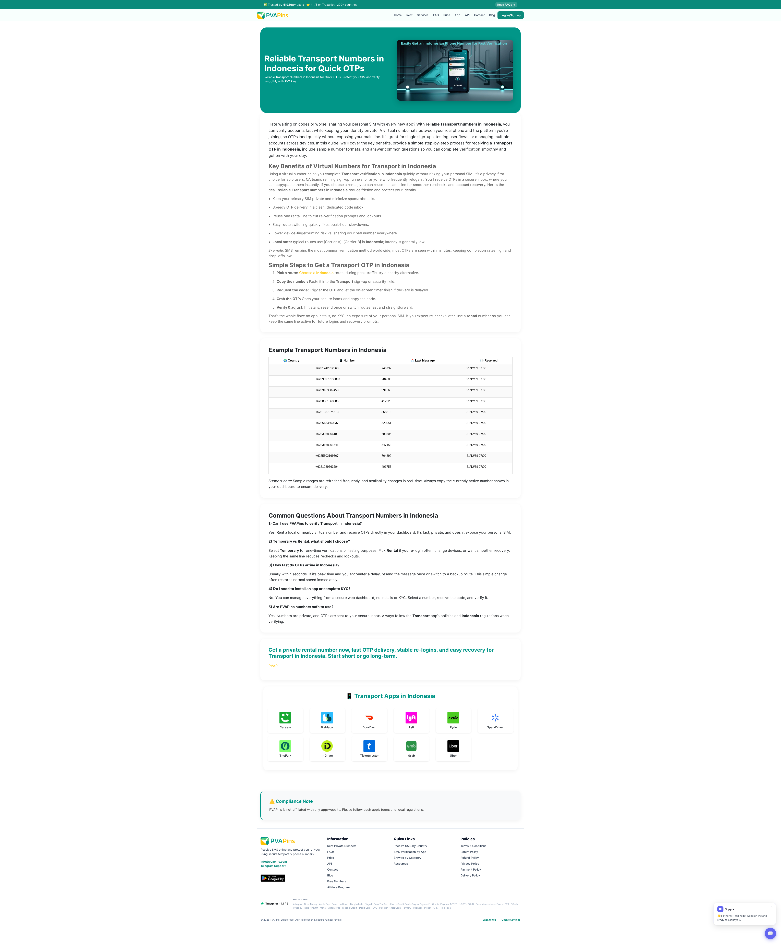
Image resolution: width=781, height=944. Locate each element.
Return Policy (469, 851)
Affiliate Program (338, 887)
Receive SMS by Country (410, 846)
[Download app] (273, 878)
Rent (409, 15)
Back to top (489, 919)
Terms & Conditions (473, 846)
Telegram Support (273, 866)
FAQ (436, 15)
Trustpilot (328, 4)
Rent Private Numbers (342, 846)
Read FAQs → (506, 4)
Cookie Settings (511, 919)
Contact (479, 15)
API (467, 15)
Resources (401, 863)
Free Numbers (336, 881)
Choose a (316, 273)
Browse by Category (407, 857)
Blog (492, 15)
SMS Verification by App (410, 851)
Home (398, 15)
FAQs (331, 851)
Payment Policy (470, 869)
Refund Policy (469, 857)
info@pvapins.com (274, 861)
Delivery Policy (470, 875)
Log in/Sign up (511, 15)
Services (423, 15)
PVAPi (273, 666)
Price (446, 15)
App (457, 15)
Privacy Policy (469, 863)
